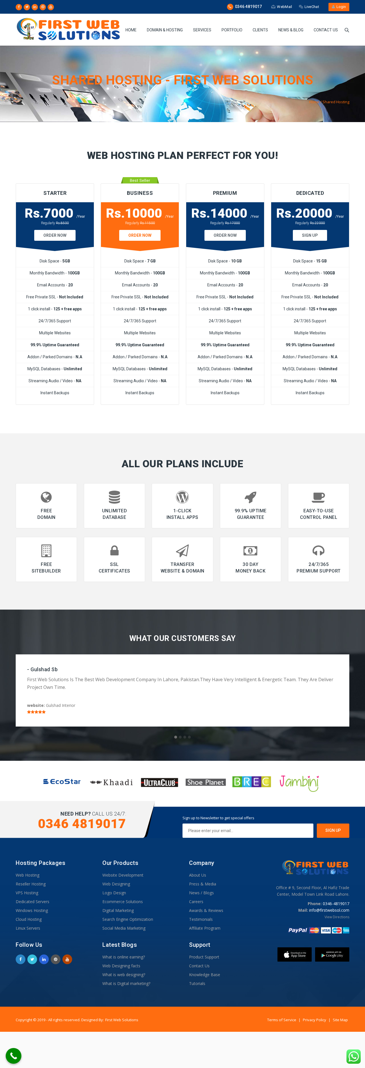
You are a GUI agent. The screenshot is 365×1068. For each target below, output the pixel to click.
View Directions (337, 917)
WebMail (284, 7)
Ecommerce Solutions (122, 901)
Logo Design (114, 892)
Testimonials (201, 919)
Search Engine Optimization (127, 919)
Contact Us (326, 30)
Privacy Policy (315, 1019)
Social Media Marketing (123, 928)
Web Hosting (27, 875)
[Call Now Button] (13, 1056)
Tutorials (197, 983)
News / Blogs (201, 892)
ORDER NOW (54, 235)
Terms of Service (282, 1019)
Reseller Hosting (31, 884)
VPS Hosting (27, 892)
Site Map (340, 1019)
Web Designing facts (121, 965)
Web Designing (116, 884)
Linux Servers (28, 928)
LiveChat (312, 7)
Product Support (204, 957)
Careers (196, 901)
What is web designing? (123, 974)
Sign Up (310, 235)
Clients (260, 30)
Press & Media (202, 884)
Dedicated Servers (32, 901)
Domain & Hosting (165, 30)
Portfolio (232, 30)
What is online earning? (123, 957)
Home (131, 30)
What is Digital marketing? (126, 983)
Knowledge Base (204, 974)
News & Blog (290, 30)
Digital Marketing (118, 910)
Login (340, 7)
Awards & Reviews (206, 910)
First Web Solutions (121, 1019)
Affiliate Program (204, 928)
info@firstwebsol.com (329, 910)
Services (202, 30)
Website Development (122, 875)
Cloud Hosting (29, 919)
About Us (197, 875)
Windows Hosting (32, 910)
